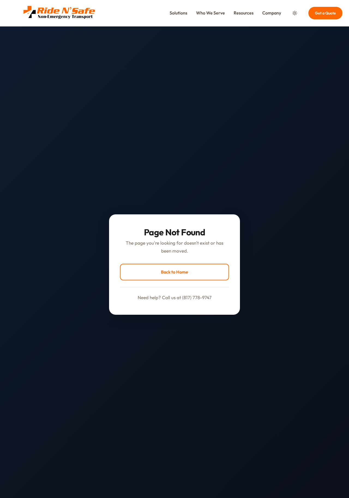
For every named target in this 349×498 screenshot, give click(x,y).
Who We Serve (210, 13)
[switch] (295, 13)
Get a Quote (325, 13)
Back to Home (174, 272)
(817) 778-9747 (197, 297)
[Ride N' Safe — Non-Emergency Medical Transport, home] (59, 13)
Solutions (178, 13)
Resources (244, 13)
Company (271, 13)
